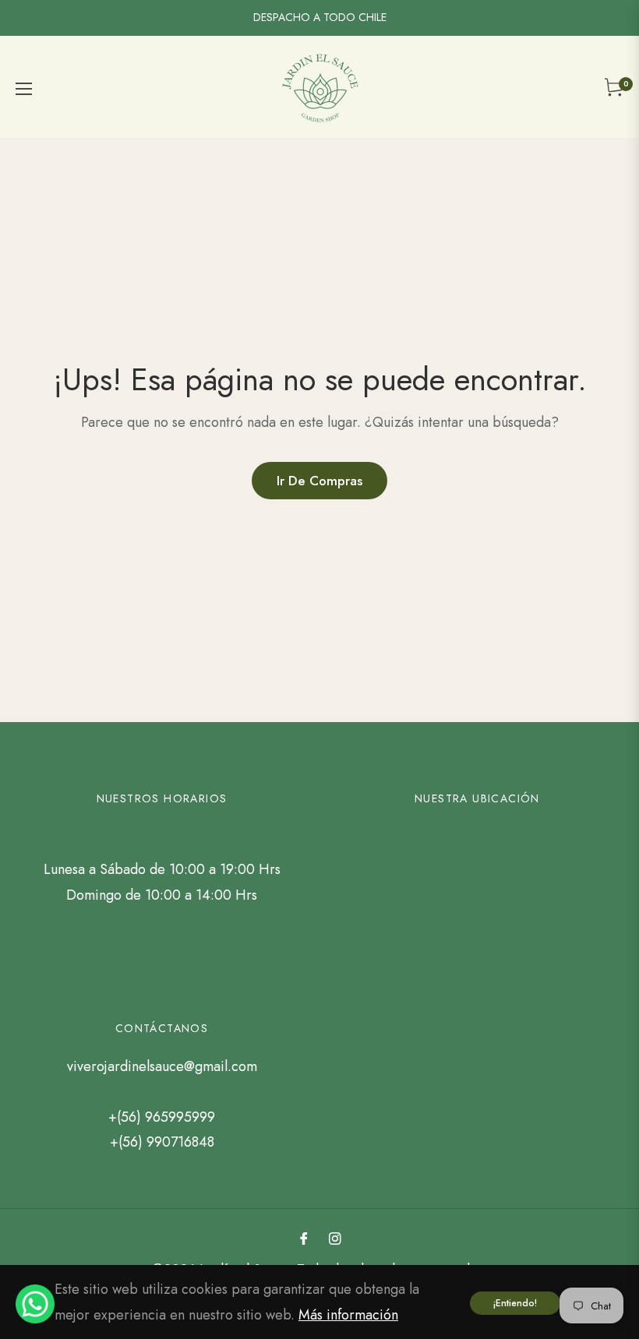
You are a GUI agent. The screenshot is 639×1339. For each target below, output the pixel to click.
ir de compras (319, 480)
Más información (348, 1315)
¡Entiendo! (515, 1303)
